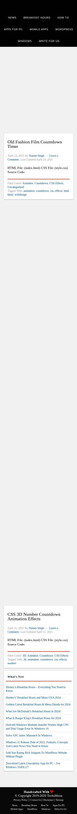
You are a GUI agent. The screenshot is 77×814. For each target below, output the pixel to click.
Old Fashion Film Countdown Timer (35, 144)
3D (24, 655)
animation (29, 190)
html (66, 190)
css (52, 190)
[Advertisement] (38, 92)
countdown (42, 190)
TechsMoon (32, 6)
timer (10, 194)
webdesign (21, 194)
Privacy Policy (21, 800)
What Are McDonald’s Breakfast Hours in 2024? (33, 711)
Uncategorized (16, 187)
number (12, 663)
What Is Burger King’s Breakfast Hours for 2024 (33, 718)
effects (58, 190)
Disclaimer (48, 800)
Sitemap (60, 800)
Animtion (27, 183)
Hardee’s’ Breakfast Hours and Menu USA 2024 (33, 697)
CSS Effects (56, 183)
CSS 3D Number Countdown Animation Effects (34, 616)
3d (24, 659)
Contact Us (36, 800)
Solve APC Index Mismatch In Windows (29, 735)
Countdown (41, 183)
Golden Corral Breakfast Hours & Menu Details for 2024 (38, 704)
